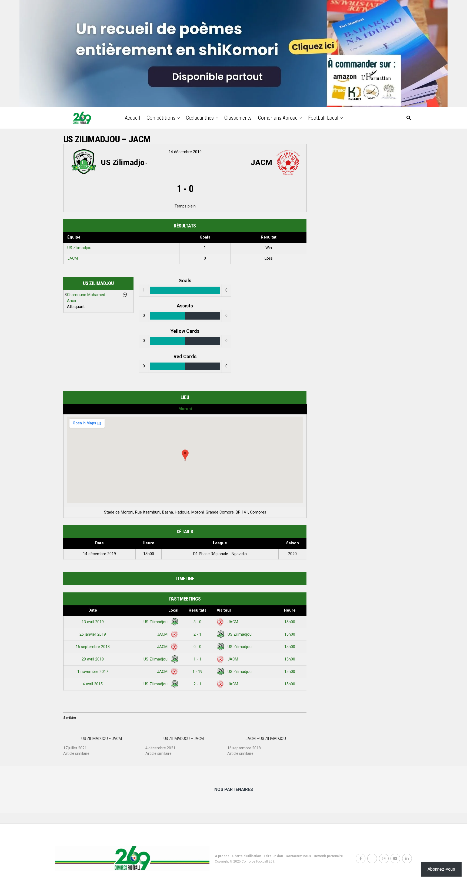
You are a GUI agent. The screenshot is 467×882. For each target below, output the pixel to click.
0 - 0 (197, 647)
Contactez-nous (298, 856)
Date (92, 610)
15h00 (289, 622)
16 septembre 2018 (93, 647)
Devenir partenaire (328, 856)
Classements (238, 118)
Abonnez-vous (441, 869)
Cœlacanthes (200, 118)
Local (173, 610)
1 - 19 (197, 671)
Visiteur (224, 610)
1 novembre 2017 (92, 671)
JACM (72, 258)
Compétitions (161, 118)
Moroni (185, 409)
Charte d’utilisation (246, 856)
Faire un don (273, 856)
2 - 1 (197, 634)
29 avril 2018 (93, 659)
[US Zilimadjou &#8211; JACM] (104, 744)
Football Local (323, 118)
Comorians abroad (278, 118)
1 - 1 (197, 659)
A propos (222, 856)
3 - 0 (197, 622)
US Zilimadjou (79, 248)
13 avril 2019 (93, 622)
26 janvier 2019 (92, 634)
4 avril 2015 (93, 684)
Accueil (132, 118)
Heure (290, 610)
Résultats (197, 610)
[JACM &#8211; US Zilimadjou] (268, 744)
